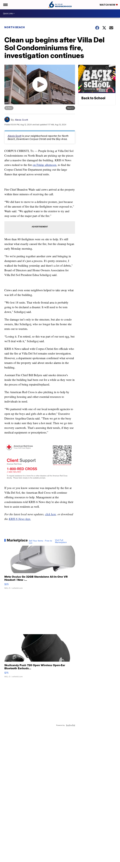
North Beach (14, 27)
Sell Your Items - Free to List (40, 542)
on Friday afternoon (44, 165)
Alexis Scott (21, 119)
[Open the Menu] (5, 4)
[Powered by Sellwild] (70, 725)
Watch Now (108, 4)
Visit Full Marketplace (61, 541)
